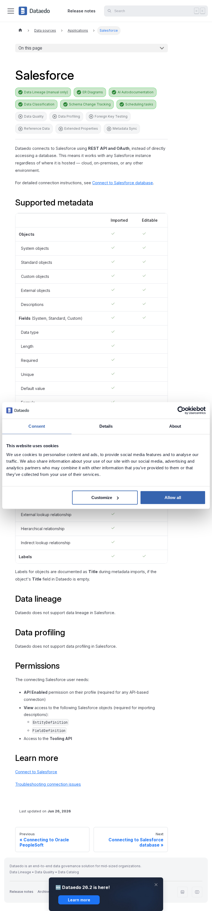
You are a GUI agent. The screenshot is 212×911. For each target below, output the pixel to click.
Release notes (82, 11)
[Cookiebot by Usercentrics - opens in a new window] (181, 410)
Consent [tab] (36, 426)
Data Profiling (69, 116)
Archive (44, 892)
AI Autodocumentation (135, 92)
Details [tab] (106, 426)
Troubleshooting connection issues (48, 784)
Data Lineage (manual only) (46, 92)
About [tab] (175, 426)
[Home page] (20, 30)
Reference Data (37, 128)
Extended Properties (81, 128)
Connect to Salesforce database (122, 182)
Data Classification (39, 104)
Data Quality (34, 116)
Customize (101, 497)
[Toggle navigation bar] (11, 11)
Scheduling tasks (139, 104)
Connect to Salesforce (36, 771)
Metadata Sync (125, 128)
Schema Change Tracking (90, 104)
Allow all (173, 497)
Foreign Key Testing (111, 116)
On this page (30, 48)
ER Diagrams (93, 92)
